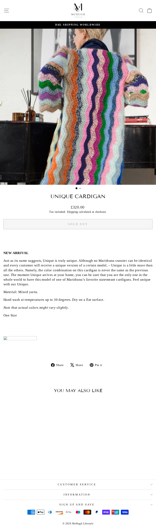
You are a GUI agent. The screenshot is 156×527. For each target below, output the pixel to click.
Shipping (72, 211)
